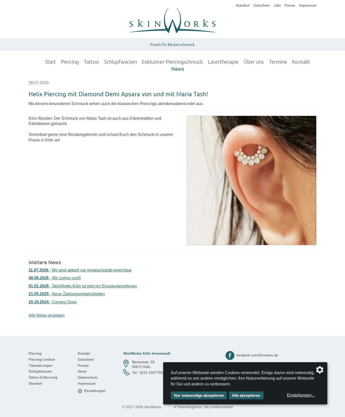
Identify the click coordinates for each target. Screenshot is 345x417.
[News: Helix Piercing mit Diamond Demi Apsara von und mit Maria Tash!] (251, 180)
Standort (243, 5)
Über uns (254, 62)
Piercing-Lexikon (42, 359)
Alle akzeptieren (246, 395)
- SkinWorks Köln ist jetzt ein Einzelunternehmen (83, 286)
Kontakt (301, 62)
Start (50, 62)
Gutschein (262, 5)
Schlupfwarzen (120, 62)
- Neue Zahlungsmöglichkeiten (67, 294)
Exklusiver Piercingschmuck (172, 62)
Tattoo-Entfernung (43, 377)
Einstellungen (95, 391)
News (177, 68)
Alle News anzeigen (47, 315)
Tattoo (91, 62)
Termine (278, 62)
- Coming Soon (53, 302)
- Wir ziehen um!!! (55, 278)
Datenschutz (88, 377)
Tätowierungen (41, 365)
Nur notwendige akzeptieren (199, 395)
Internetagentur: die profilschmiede (205, 407)
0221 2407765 (151, 373)
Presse (290, 5)
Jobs (277, 5)
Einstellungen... (301, 395)
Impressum (307, 5)
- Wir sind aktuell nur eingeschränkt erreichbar (80, 270)
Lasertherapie (223, 62)
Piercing (70, 62)
